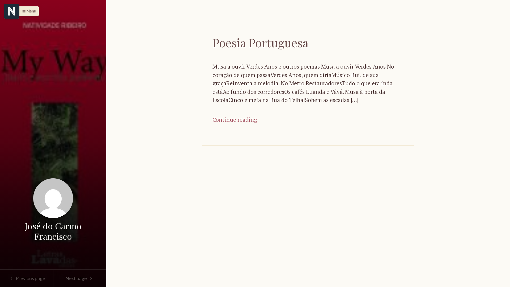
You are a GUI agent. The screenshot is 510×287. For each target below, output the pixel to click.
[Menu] (11, 11)
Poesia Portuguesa (260, 42)
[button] (28, 11)
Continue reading (234, 119)
